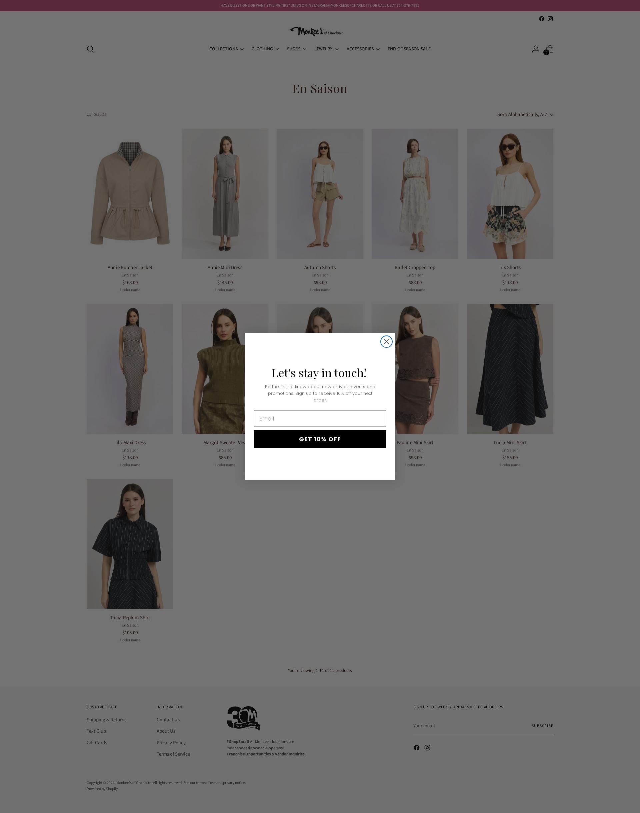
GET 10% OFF (320, 439)
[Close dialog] (386, 341)
